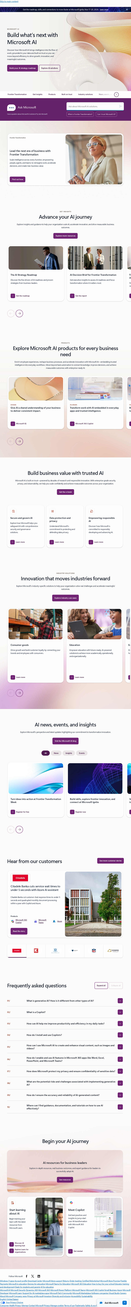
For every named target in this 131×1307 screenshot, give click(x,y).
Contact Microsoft (36, 1305)
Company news (20, 1296)
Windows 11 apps (7, 1280)
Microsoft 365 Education (81, 1284)
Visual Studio (114, 1293)
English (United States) (9, 1299)
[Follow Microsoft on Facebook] (27, 1276)
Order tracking (76, 1280)
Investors (48, 1296)
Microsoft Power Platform (61, 1290)
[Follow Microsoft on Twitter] (33, 1276)
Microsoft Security (17, 1290)
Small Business (111, 1290)
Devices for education (36, 1284)
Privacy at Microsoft (35, 1296)
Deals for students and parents (27, 1287)
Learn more (104, 9)
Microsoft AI (5, 1290)
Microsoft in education (18, 1284)
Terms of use (69, 1305)
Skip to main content (9, 1)
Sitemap (24, 1305)
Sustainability (86, 1296)
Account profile (21, 1280)
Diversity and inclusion (61, 1296)
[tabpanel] (65, 797)
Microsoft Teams (42, 921)
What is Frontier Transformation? (80, 114)
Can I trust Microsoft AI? (106, 114)
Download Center (35, 1280)
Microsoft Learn (15, 1293)
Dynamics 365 (32, 1290)
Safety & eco (90, 1305)
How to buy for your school (103, 1284)
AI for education (47, 1287)
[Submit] (120, 106)
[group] (65, 159)
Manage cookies (57, 1305)
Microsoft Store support (52, 1280)
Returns (66, 1280)
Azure (59, 921)
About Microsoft (6, 1296)
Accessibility (76, 1296)
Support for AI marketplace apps (36, 1293)
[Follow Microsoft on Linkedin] (39, 1276)
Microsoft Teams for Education (58, 1284)
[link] (17, 95)
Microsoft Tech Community (61, 1293)
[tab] (45, 753)
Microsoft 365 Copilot (21, 921)
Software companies (99, 1293)
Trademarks (80, 1305)
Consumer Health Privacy (10, 1305)
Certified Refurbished (91, 1280)
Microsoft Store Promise (110, 1280)
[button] (16, 951)
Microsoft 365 (44, 1290)
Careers (123, 1293)
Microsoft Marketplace (81, 1293)
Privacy (47, 1305)
